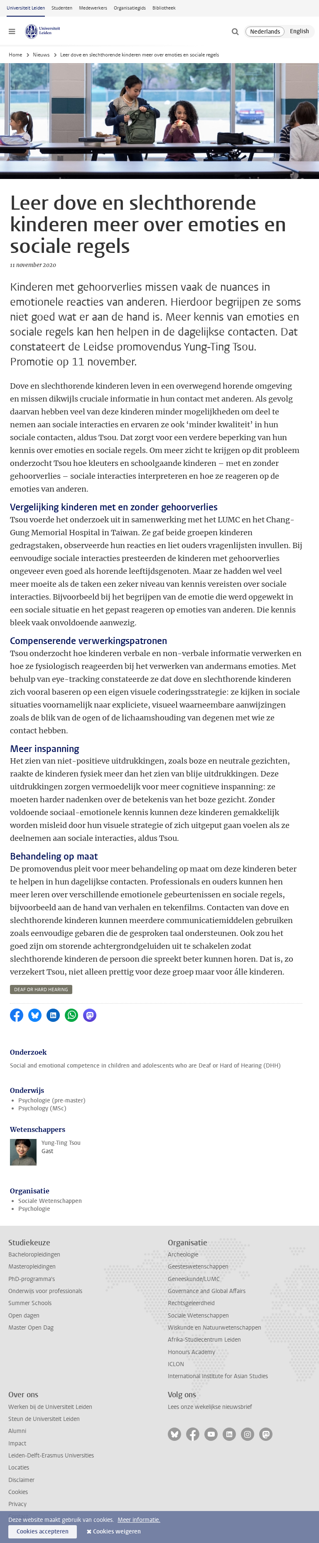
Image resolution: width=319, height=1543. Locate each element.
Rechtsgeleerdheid (191, 1303)
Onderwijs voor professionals (45, 1291)
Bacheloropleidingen (34, 1255)
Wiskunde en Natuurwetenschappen (214, 1328)
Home (15, 54)
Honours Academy (191, 1352)
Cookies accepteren (43, 1532)
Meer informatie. (139, 1520)
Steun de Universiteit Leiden (44, 1419)
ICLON (176, 1364)
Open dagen (23, 1316)
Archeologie (183, 1255)
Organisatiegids (130, 8)
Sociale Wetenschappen (50, 1201)
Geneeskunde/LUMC (194, 1279)
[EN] (299, 32)
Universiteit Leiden (26, 8)
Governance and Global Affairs (206, 1291)
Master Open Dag (31, 1328)
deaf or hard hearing (41, 990)
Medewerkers (93, 8)
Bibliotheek (164, 8)
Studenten (62, 8)
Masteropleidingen (32, 1267)
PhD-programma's (31, 1279)
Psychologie (34, 1209)
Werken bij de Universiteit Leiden (50, 1407)
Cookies (18, 1492)
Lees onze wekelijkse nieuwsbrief (210, 1407)
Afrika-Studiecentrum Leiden (204, 1340)
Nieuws (41, 54)
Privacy (17, 1504)
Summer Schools (30, 1303)
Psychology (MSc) (42, 1108)
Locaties (18, 1468)
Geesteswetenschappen (198, 1267)
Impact (17, 1443)
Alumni (17, 1431)
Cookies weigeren (117, 1532)
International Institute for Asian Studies (218, 1376)
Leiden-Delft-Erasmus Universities (51, 1456)
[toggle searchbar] (235, 32)
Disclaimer (21, 1480)
